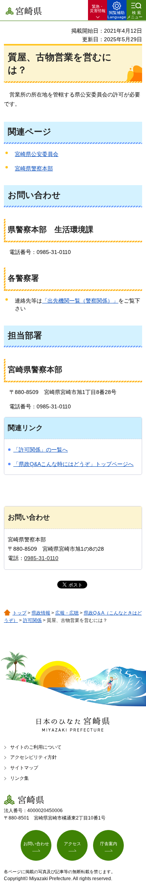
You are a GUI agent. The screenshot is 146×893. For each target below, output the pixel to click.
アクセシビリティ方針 (33, 757)
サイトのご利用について (36, 747)
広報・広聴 (67, 613)
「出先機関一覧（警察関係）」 (80, 301)
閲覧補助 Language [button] (116, 15)
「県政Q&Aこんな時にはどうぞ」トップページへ (73, 464)
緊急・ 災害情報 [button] (98, 8)
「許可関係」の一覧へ (40, 449)
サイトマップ (24, 767)
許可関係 (32, 620)
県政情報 (41, 613)
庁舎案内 (108, 843)
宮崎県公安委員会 (36, 154)
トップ (19, 613)
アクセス (72, 843)
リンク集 (19, 778)
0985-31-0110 (41, 558)
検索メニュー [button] (134, 15)
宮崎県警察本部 (34, 168)
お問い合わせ (36, 843)
